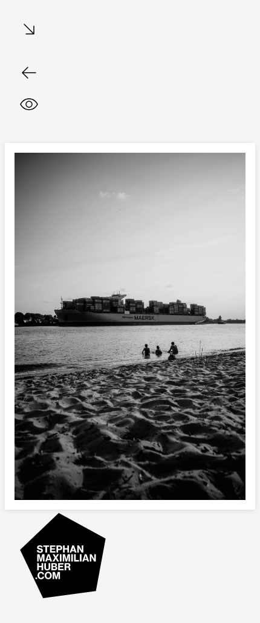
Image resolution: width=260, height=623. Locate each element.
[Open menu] (29, 30)
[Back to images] (29, 72)
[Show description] (29, 104)
